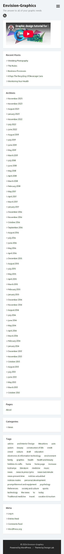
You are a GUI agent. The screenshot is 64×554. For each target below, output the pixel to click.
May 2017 (12, 191)
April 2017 (12, 196)
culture (20, 452)
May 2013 (12, 382)
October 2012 (14, 392)
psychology (45, 484)
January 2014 (13, 346)
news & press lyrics (25, 472)
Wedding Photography (18, 60)
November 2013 (15, 356)
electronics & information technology (24, 456)
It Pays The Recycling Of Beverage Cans (25, 76)
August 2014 (13, 310)
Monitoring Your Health (18, 81)
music (46, 468)
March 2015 (13, 284)
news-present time (16, 476)
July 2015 (12, 268)
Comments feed (15, 524)
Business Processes (17, 71)
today (41, 492)
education (39, 452)
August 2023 (13, 109)
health (30, 460)
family (10, 460)
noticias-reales (14, 480)
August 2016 (13, 232)
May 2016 (12, 248)
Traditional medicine (17, 496)
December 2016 (15, 212)
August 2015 (13, 263)
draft (29, 452)
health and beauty (45, 460)
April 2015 (12, 279)
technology (13, 492)
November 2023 (15, 103)
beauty (20, 447)
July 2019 (12, 140)
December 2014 (15, 299)
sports (45, 488)
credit (49, 447)
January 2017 (13, 207)
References (13, 488)
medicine (36, 468)
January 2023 (13, 114)
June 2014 (12, 320)
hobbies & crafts (15, 464)
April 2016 (12, 253)
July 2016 (12, 238)
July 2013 (12, 372)
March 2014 (13, 336)
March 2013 (13, 387)
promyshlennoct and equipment (22, 484)
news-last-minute (45, 472)
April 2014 (12, 330)
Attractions (43, 443)
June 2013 (12, 377)
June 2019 (12, 145)
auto (53, 443)
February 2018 (14, 186)
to (34, 492)
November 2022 (15, 119)
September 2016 (15, 227)
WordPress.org (15, 529)
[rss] (5, 15)
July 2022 (12, 124)
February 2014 (14, 341)
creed (10, 452)
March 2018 (13, 181)
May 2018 (12, 171)
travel (32, 496)
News (10, 427)
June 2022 (12, 129)
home (28, 464)
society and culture (30, 488)
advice (10, 443)
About (8, 410)
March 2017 (13, 202)
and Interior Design (26, 443)
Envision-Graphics (19, 5)
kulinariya (12, 468)
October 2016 (14, 222)
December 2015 (15, 258)
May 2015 (12, 274)
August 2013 (13, 367)
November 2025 (15, 98)
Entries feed (13, 518)
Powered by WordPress (20, 547)
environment (50, 456)
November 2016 (15, 217)
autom (10, 447)
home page (40, 464)
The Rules (12, 66)
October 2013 (14, 361)
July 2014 (12, 315)
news (10, 472)
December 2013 (15, 351)
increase (52, 464)
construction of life (35, 447)
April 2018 (12, 176)
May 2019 (12, 150)
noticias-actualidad (36, 476)
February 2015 (14, 289)
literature (24, 468)
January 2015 (13, 294)
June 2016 (12, 243)
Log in (10, 513)
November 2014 (15, 305)
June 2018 (12, 165)
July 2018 (12, 160)
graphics (20, 460)
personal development (35, 480)
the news (25, 492)
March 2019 (13, 155)
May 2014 (12, 325)
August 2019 (13, 134)
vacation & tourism (46, 496)
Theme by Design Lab (44, 547)
